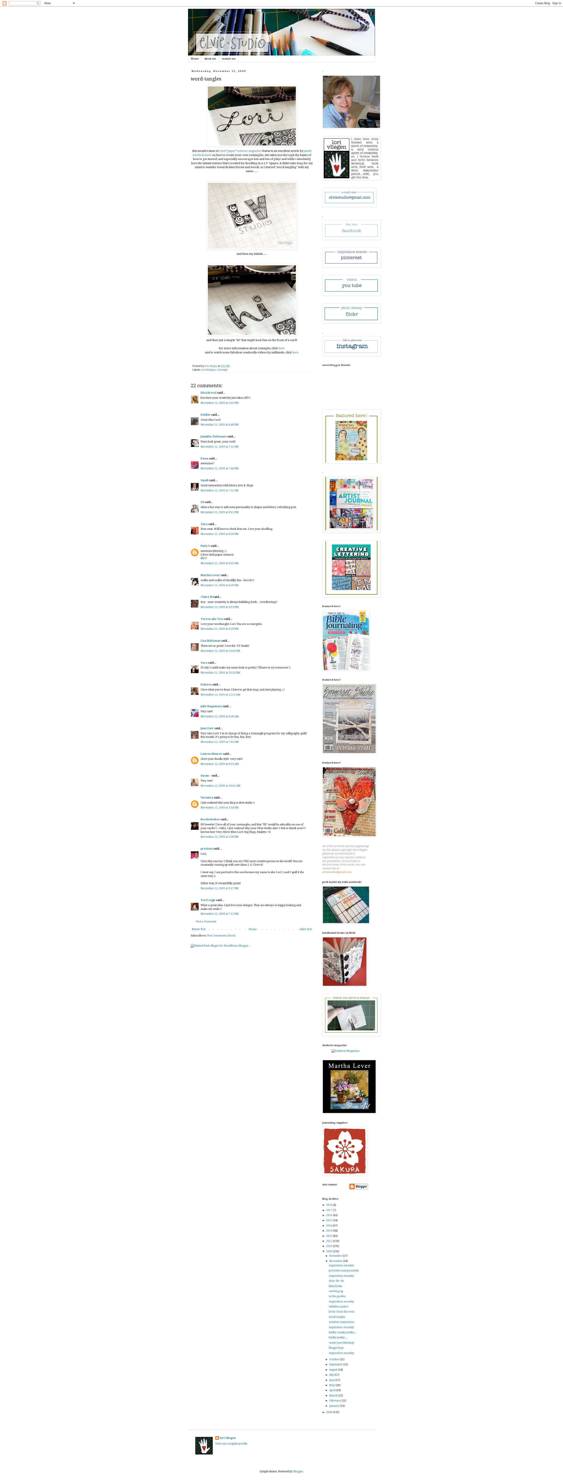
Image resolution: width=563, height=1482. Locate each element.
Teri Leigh (208, 900)
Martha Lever (210, 575)
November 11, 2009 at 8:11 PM (220, 512)
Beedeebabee (210, 819)
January (334, 1405)
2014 (329, 1225)
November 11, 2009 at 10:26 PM (220, 672)
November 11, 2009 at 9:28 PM (220, 628)
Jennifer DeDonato (214, 436)
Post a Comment (206, 921)
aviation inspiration (341, 1322)
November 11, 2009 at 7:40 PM (220, 468)
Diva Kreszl (208, 392)
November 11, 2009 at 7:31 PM (220, 446)
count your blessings (341, 1342)
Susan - (206, 775)
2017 (329, 1210)
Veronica (207, 797)
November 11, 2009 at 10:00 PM (220, 650)
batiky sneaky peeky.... (342, 1332)
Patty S (205, 545)
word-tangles (337, 1317)
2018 (329, 1205)
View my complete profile (231, 1443)
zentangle (222, 369)
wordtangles (208, 369)
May (332, 1385)
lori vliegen (228, 1438)
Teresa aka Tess (212, 619)
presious (207, 848)
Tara (204, 524)
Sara (204, 662)
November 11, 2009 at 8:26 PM (220, 534)
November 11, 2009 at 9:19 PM (220, 607)
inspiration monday (341, 1265)
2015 (329, 1220)
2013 (329, 1230)
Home (195, 58)
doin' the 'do (336, 1280)
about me (210, 58)
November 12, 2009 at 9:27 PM (220, 888)
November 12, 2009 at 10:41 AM (220, 785)
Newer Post (199, 929)
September (336, 1364)
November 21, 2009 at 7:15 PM (220, 913)
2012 (329, 1236)
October (334, 1359)
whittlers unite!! (339, 1306)
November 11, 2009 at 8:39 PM (220, 585)
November (336, 1261)
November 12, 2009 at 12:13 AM (220, 694)
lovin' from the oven (341, 1311)
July (332, 1374)
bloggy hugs (336, 1347)
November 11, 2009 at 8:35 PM (220, 563)
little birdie (335, 1286)
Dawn (204, 458)
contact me (229, 58)
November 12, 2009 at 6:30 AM (220, 716)
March (333, 1395)
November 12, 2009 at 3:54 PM (220, 807)
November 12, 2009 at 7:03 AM (220, 742)
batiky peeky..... (338, 1337)
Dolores (206, 684)
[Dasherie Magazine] (345, 1050)
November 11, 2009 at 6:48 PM (220, 424)
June (332, 1380)
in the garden (337, 1296)
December (336, 1255)
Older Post (305, 929)
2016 (329, 1215)
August (333, 1369)
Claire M (206, 597)
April (332, 1390)
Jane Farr (207, 728)
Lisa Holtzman (211, 640)
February (335, 1400)
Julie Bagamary (211, 706)
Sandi (204, 480)
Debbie (205, 414)
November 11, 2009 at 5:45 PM (220, 402)
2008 (329, 1412)
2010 (329, 1246)
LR (202, 502)
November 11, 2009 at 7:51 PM (220, 490)
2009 (329, 1251)
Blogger (298, 1471)
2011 (329, 1241)
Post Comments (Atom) (221, 935)
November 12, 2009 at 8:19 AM (220, 764)
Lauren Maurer (211, 753)
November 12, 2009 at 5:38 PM (220, 836)
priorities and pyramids (344, 1270)
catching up (336, 1291)
